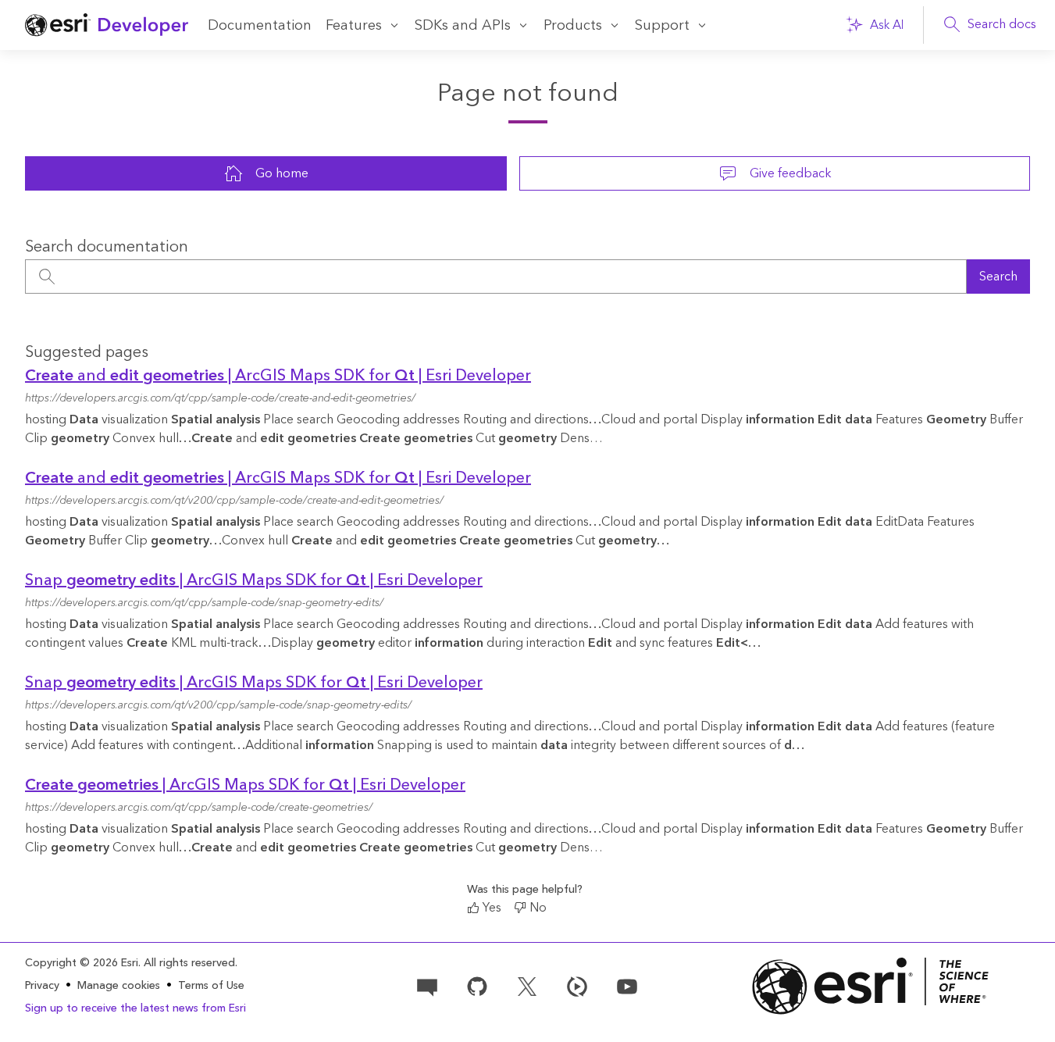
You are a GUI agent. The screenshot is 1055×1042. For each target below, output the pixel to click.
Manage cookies (118, 986)
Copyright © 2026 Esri (81, 963)
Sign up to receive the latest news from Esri (135, 1008)
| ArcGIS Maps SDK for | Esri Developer (245, 785)
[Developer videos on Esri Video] (577, 985)
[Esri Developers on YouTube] (627, 985)
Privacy (42, 985)
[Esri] (870, 986)
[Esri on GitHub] (477, 985)
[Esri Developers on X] (527, 985)
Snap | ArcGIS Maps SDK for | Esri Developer (254, 580)
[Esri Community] (427, 985)
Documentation (260, 25)
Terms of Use (211, 985)
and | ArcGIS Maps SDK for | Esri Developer (278, 375)
